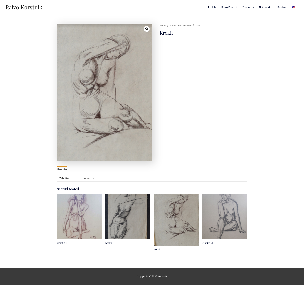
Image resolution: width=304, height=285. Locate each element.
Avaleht (212, 7)
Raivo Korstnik (24, 7)
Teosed (246, 7)
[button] (147, 29)
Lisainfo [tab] (62, 169)
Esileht (163, 25)
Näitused (264, 7)
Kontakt (282, 7)
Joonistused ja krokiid (180, 25)
